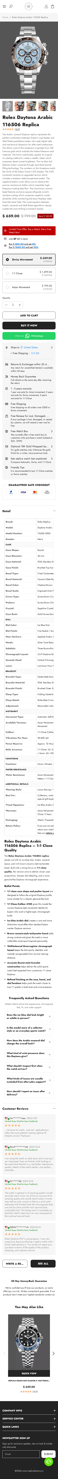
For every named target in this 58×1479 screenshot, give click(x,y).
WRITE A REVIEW (16, 1264)
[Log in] (46, 6)
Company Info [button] (12, 1410)
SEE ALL (43, 1263)
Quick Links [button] (10, 1427)
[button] (4, 1353)
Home (5, 17)
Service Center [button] (12, 1418)
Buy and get (22, 244)
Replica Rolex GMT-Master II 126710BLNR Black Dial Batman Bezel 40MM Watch (29, 1380)
